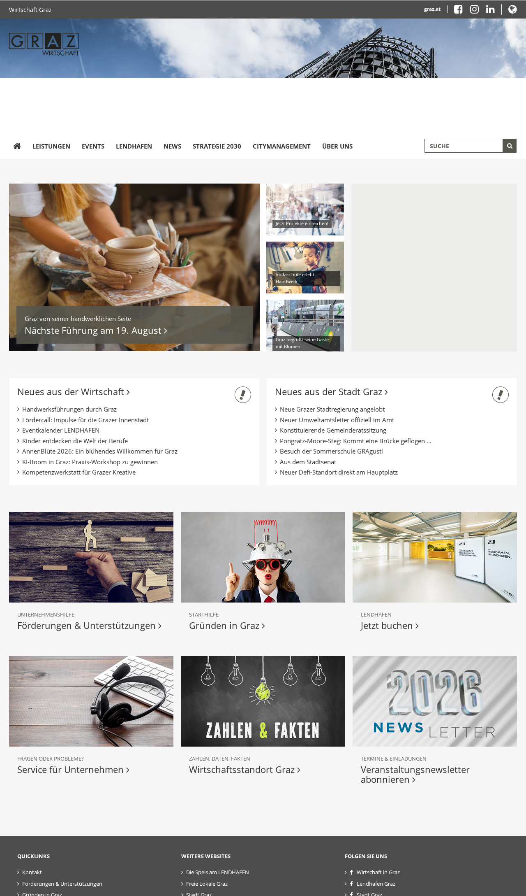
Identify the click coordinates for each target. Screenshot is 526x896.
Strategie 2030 (217, 146)
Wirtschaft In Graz (387, 196)
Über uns (337, 146)
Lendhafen (134, 146)
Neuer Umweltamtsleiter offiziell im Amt (337, 420)
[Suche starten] (510, 146)
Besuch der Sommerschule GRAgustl (331, 451)
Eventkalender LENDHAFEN (60, 430)
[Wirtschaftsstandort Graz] (263, 701)
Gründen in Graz (225, 625)
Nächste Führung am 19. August (94, 330)
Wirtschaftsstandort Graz (243, 769)
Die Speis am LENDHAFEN (217, 872)
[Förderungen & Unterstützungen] (91, 557)
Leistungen (51, 146)
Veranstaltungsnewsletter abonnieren (415, 774)
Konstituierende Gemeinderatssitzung (333, 430)
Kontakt (32, 872)
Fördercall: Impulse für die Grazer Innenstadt (85, 420)
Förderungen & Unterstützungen (87, 625)
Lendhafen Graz (376, 883)
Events (93, 146)
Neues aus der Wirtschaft (72, 391)
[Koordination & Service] (91, 701)
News (172, 146)
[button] (512, 10)
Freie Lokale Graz (207, 883)
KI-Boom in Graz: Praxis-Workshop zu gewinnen (90, 462)
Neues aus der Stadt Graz (330, 391)
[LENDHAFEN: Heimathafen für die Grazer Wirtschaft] (435, 557)
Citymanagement (282, 146)
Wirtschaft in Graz (378, 872)
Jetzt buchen (388, 625)
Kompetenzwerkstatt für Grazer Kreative (79, 472)
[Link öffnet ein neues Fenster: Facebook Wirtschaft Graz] (461, 10)
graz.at (432, 8)
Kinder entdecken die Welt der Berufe (75, 441)
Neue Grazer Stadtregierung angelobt (332, 409)
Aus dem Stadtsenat (308, 462)
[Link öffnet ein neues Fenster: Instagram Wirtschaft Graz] (477, 10)
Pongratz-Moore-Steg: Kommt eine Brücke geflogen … (355, 441)
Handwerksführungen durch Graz (69, 409)
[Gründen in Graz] (263, 557)
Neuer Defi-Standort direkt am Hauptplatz (339, 472)
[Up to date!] (435, 701)
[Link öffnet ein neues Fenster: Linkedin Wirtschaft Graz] (490, 10)
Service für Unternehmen (71, 769)
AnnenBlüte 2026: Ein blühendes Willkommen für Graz (100, 451)
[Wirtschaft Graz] (17, 146)
